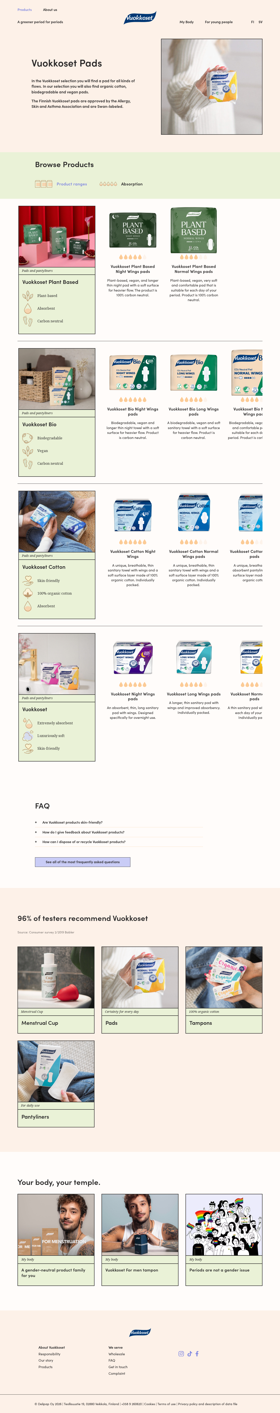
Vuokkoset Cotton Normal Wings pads (193, 553)
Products (25, 9)
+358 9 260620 (131, 1404)
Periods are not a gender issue (219, 1270)
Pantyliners (35, 1116)
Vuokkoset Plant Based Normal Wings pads (194, 268)
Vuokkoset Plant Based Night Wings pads (133, 268)
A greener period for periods (40, 21)
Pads (111, 1022)
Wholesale (116, 1354)
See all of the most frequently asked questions (83, 861)
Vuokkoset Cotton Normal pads (254, 553)
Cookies (149, 1404)
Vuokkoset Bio (39, 424)
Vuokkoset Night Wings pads (133, 696)
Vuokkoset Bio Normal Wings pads (254, 411)
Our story (45, 1360)
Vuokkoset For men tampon (131, 1270)
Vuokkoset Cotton (43, 566)
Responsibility (49, 1354)
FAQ (111, 1360)
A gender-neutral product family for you (53, 1272)
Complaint (116, 1373)
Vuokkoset (34, 709)
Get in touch (118, 1366)
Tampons (200, 1022)
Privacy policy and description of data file (207, 1404)
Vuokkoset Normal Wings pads (254, 696)
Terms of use (167, 1404)
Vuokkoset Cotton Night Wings (133, 553)
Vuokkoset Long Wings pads (194, 694)
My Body (187, 21)
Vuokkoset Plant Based (50, 281)
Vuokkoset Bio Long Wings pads (194, 411)
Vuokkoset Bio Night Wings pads (132, 411)
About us (50, 9)
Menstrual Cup (39, 1022)
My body (27, 1259)
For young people (219, 21)
